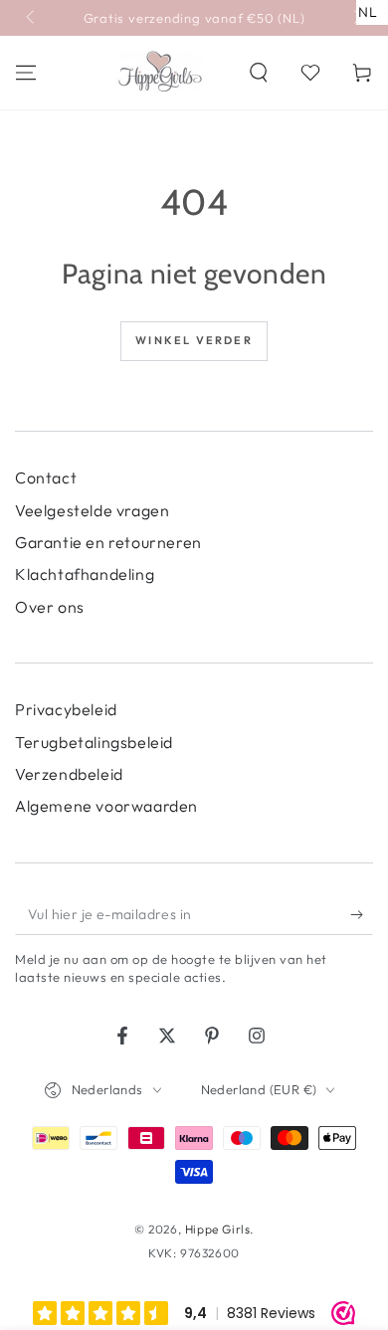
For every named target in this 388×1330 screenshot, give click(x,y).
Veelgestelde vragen (92, 510)
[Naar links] (32, 18)
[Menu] (26, 73)
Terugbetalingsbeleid (94, 742)
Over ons (50, 607)
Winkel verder (194, 340)
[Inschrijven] (361, 915)
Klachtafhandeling (84, 574)
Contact (46, 477)
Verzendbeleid (69, 774)
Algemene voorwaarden (106, 806)
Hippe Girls (218, 1229)
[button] (259, 73)
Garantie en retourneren (108, 542)
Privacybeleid (66, 709)
